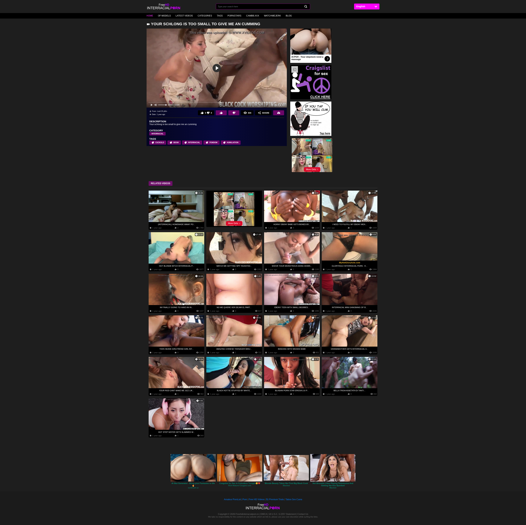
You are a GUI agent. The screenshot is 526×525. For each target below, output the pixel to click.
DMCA (264, 514)
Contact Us (302, 514)
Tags (220, 16)
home (150, 16)
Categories (205, 16)
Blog (289, 16)
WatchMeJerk (272, 16)
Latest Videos (184, 16)
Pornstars (234, 16)
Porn (244, 499)
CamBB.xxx (252, 16)
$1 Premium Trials (275, 499)
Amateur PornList (232, 499)
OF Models (164, 16)
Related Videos (160, 183)
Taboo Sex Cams (293, 499)
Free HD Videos (257, 499)
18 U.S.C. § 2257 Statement (282, 514)
